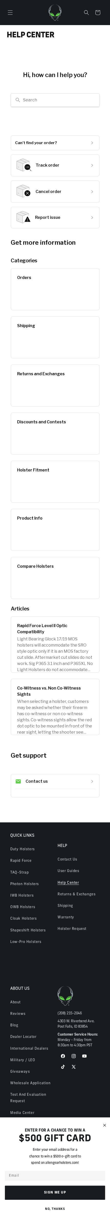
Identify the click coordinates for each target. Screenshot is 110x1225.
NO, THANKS (55, 1209)
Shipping (65, 906)
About (15, 1002)
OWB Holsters (22, 907)
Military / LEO (22, 1060)
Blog (14, 1025)
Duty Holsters (22, 849)
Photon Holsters (24, 884)
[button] (10, 12)
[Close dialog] (105, 1125)
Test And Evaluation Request (28, 1098)
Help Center (68, 883)
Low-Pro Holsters (25, 942)
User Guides (68, 871)
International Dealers (29, 1049)
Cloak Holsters (23, 919)
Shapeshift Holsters (28, 930)
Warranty (66, 917)
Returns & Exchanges (76, 894)
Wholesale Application (30, 1083)
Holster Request (72, 929)
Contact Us (67, 860)
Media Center (22, 1113)
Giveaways (20, 1072)
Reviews (17, 1014)
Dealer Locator (23, 1037)
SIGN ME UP (55, 1192)
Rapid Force (21, 861)
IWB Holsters (22, 896)
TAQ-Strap (19, 873)
